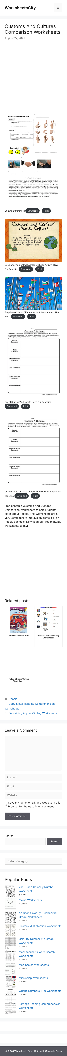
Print (46, 211)
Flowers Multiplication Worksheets (40, 926)
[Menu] (58, 7)
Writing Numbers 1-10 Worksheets (40, 990)
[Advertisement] (33, 78)
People (13, 698)
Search (9, 835)
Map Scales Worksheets (34, 964)
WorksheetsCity (20, 7)
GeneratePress (53, 1051)
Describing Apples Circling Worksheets (33, 713)
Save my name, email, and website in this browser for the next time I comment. (34, 804)
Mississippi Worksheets (33, 978)
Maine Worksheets (30, 900)
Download (33, 211)
